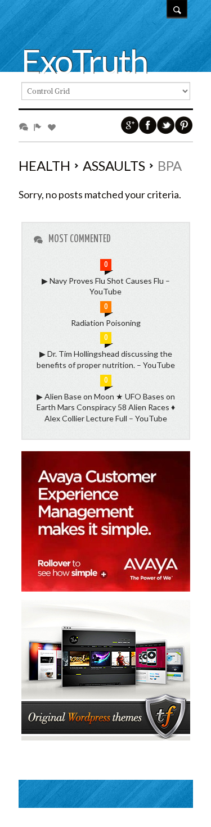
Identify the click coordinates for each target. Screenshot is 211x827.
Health (44, 165)
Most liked (53, 126)
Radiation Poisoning (106, 323)
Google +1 (130, 125)
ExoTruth (84, 61)
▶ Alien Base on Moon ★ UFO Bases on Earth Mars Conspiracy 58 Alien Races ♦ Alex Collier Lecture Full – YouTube (106, 407)
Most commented (25, 126)
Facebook (148, 125)
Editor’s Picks (39, 126)
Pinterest (184, 125)
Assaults (114, 165)
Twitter (166, 125)
